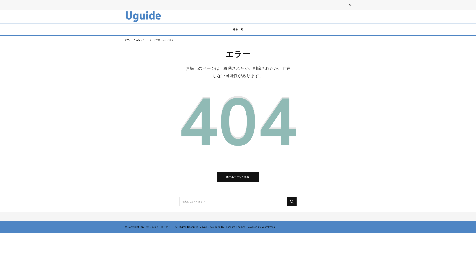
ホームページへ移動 (238, 176)
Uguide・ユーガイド (162, 227)
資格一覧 (238, 29)
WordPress (268, 227)
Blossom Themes (235, 227)
